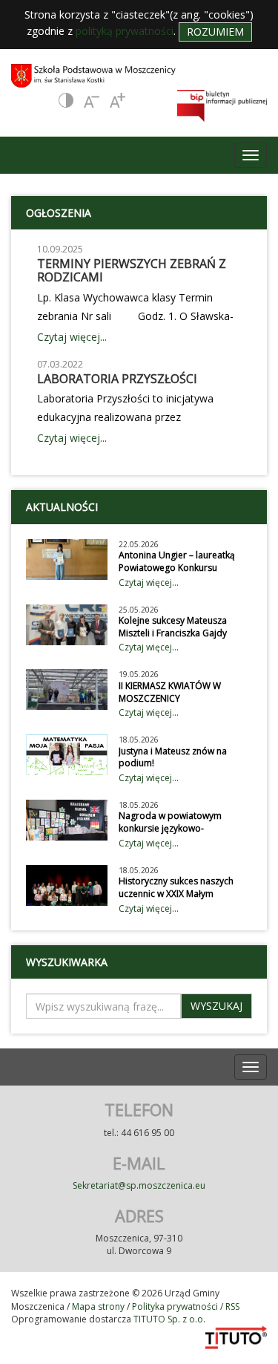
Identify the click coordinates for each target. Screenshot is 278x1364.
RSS (232, 1306)
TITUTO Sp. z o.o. (168, 1319)
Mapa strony (98, 1306)
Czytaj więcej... (72, 337)
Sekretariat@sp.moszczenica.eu (139, 1185)
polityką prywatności (124, 31)
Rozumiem (215, 32)
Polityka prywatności (175, 1306)
